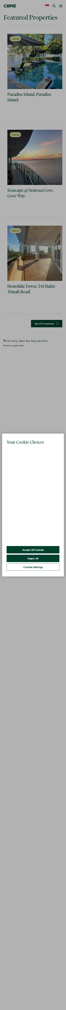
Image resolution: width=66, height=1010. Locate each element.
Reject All (33, 551)
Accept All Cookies (33, 542)
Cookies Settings (33, 560)
